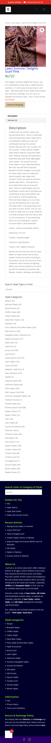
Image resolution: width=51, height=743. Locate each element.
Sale (7, 419)
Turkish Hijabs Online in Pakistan (20, 538)
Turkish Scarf (10, 457)
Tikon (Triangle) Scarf (15, 534)
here (43, 725)
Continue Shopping (15, 104)
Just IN (8, 354)
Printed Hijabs (11, 403)
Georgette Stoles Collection (16, 335)
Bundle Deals (10, 308)
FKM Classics (10, 331)
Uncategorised (11, 461)
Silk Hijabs (9, 438)
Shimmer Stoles (11, 434)
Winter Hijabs (10, 468)
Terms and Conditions (16, 708)
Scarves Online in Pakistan (18, 556)
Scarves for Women (13, 426)
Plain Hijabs (10, 388)
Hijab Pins (9, 346)
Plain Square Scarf (12, 392)
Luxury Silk (9, 365)
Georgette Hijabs (23, 585)
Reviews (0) (12, 120)
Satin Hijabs (10, 423)
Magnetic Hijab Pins (13, 369)
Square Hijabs (11, 445)
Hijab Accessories (12, 339)
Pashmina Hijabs (12, 384)
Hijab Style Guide (14, 511)
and (32, 719)
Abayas (8, 301)
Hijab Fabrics (12, 507)
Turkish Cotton (11, 449)
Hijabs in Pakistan (14, 552)
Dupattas (9, 323)
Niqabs (8, 377)
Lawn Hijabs (15, 23)
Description (12, 116)
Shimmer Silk (10, 430)
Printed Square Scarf (13, 407)
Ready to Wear (11, 411)
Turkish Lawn (10, 453)
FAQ (8, 503)
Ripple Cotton (10, 415)
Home (7, 23)
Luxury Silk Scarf (13, 530)
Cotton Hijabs (10, 316)
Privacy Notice (12, 704)
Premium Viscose (12, 400)
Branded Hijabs (11, 304)
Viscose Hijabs (11, 465)
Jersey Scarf (10, 350)
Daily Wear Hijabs (12, 320)
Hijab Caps (9, 342)
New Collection (11, 373)
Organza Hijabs (11, 381)
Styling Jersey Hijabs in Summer (20, 526)
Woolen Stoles (11, 472)
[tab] (25, 116)
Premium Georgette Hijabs (16, 396)
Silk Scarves (10, 442)
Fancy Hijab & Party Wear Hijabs (18, 327)
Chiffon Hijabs (11, 312)
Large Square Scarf (13, 358)
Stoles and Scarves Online (17, 515)
